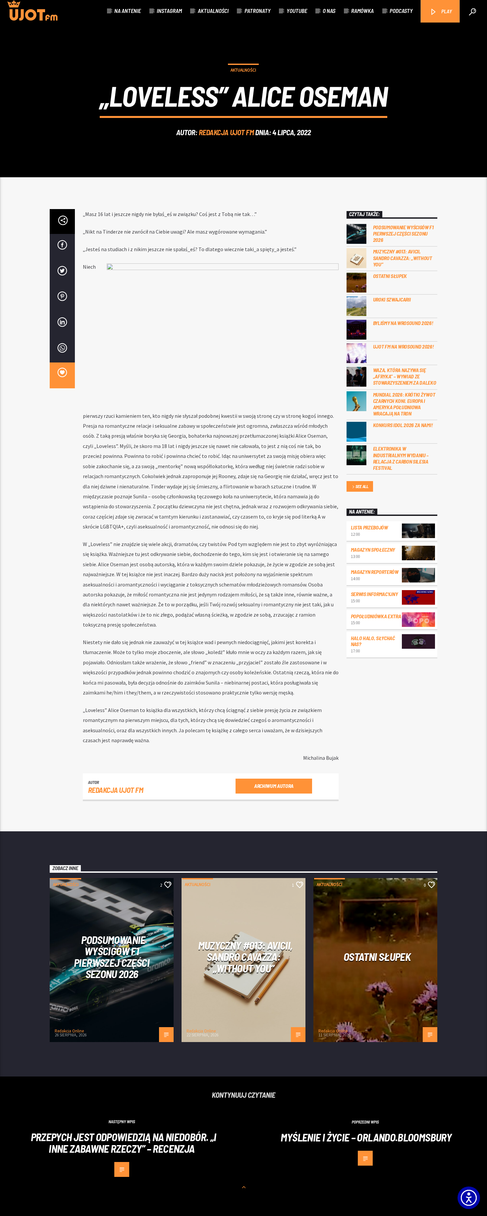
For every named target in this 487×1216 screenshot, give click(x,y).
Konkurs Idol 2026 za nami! (403, 425)
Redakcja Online (69, 1031)
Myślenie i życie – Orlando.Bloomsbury (367, 1137)
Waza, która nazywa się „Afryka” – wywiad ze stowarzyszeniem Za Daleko (404, 376)
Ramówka (362, 10)
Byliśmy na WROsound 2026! (403, 323)
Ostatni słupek (390, 276)
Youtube (297, 10)
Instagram (169, 10)
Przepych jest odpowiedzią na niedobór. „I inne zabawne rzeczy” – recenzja (123, 1143)
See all (361, 486)
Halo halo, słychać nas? (373, 641)
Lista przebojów (369, 527)
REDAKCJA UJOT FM (226, 132)
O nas (329, 10)
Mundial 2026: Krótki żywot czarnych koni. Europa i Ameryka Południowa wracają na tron (404, 404)
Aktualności (213, 10)
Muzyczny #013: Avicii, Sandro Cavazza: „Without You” (402, 257)
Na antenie (127, 10)
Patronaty (257, 10)
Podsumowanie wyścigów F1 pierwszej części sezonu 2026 (403, 233)
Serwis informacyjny (374, 594)
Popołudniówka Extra (376, 616)
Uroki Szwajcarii (392, 299)
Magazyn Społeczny (373, 549)
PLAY (446, 11)
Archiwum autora (274, 786)
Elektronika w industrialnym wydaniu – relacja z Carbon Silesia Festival (401, 458)
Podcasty (401, 10)
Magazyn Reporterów (375, 572)
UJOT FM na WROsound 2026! (403, 346)
